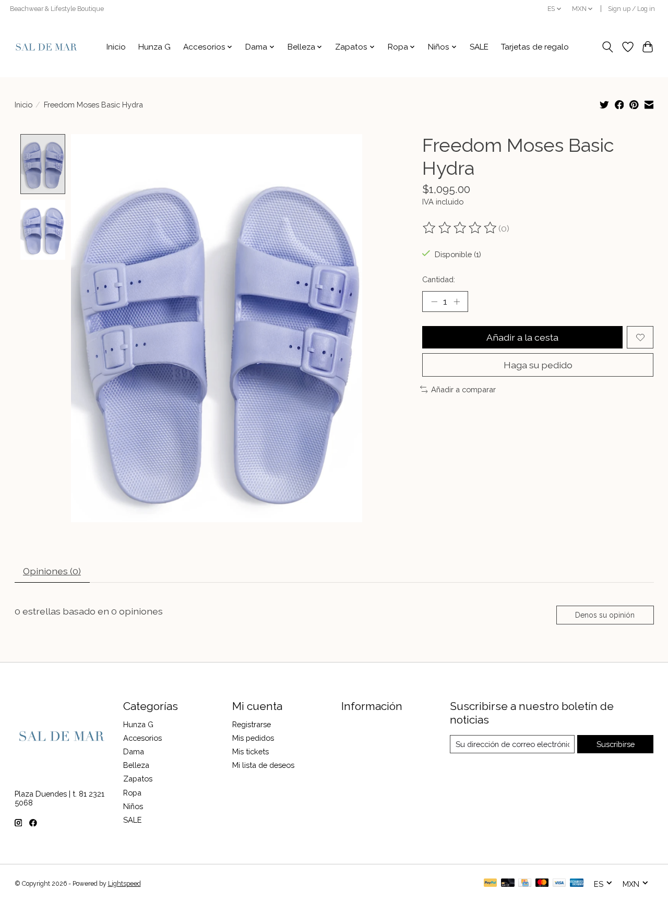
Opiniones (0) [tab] (52, 570)
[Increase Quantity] (456, 301)
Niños (133, 806)
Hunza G (154, 47)
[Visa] (559, 883)
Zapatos (137, 778)
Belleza (136, 765)
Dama (133, 751)
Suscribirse (616, 744)
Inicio (116, 47)
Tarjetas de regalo (535, 47)
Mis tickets (250, 751)
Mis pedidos (253, 737)
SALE (479, 47)
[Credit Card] (524, 883)
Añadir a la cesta (522, 337)
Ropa (132, 792)
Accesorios (142, 737)
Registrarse (251, 724)
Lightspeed (124, 883)
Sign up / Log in (631, 9)
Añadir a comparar (463, 389)
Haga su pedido (538, 364)
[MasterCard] (542, 883)
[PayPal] (490, 883)
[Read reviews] (460, 228)
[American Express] (576, 883)
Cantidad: (438, 279)
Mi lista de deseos (263, 765)
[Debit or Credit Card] (508, 883)
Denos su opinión (605, 615)
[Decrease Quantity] (434, 301)
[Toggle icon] (607, 47)
